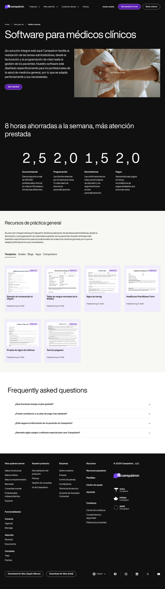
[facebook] (115, 574)
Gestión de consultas (42, 483)
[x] (147, 574)
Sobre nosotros (66, 471)
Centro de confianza (95, 510)
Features (33, 7)
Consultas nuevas (13, 489)
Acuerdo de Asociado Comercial (69, 495)
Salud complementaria (15, 480)
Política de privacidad (96, 523)
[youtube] (158, 574)
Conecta (9, 519)
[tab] (10, 254)
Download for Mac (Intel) (61, 574)
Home (7, 25)
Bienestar (9, 484)
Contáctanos (65, 484)
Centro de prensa (67, 480)
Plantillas (90, 478)
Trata (7, 556)
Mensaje (9, 528)
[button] (99, 574)
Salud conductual (13, 471)
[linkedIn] (136, 574)
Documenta (10, 544)
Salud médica (11, 475)
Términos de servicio (68, 489)
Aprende (90, 492)
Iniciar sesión (108, 7)
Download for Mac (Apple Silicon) (24, 574)
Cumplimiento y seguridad (93, 516)
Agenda (9, 524)
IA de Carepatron (40, 488)
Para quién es (19, 25)
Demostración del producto (40, 472)
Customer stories (69, 7)
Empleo (63, 475)
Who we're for (49, 7)
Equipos (9, 501)
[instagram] (126, 574)
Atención (9, 535)
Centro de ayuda (94, 485)
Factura (8, 560)
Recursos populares (96, 471)
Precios (86, 7)
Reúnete (9, 540)
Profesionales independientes (12, 495)
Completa (9, 551)
